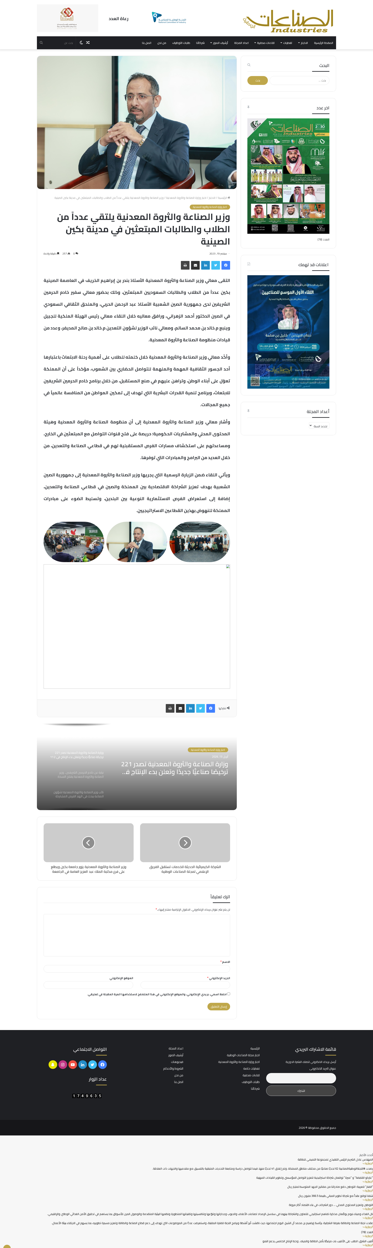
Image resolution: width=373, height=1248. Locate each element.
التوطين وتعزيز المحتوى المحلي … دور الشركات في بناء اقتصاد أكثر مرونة (331, 1204)
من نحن (161, 42)
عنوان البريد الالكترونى (322, 1068)
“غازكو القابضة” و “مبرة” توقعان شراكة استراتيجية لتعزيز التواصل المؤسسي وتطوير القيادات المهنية (314, 1177)
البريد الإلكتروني (218, 978)
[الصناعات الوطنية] (288, 20)
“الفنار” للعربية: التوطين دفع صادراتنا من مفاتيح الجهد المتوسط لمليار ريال (330, 1186)
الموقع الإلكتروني (121, 978)
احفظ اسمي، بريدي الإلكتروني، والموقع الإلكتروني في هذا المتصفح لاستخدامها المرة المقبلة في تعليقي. (157, 994)
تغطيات (287, 42)
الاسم (225, 961)
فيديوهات (177, 1062)
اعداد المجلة (241, 42)
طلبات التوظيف (181, 42)
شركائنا (200, 42)
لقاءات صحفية (266, 42)
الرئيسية (223, 197)
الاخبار (304, 42)
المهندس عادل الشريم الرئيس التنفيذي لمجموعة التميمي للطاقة (335, 1159)
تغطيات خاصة (251, 1068)
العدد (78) (323, 239)
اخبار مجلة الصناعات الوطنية (243, 1055)
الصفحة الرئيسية (323, 42)
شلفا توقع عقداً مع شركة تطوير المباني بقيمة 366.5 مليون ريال (335, 1195)
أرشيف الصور (220, 42)
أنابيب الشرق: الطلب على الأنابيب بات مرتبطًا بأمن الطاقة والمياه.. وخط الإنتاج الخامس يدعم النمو (317, 1241)
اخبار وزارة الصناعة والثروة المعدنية (186, 197)
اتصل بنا (146, 42)
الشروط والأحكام (173, 1068)
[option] (137, 767)
